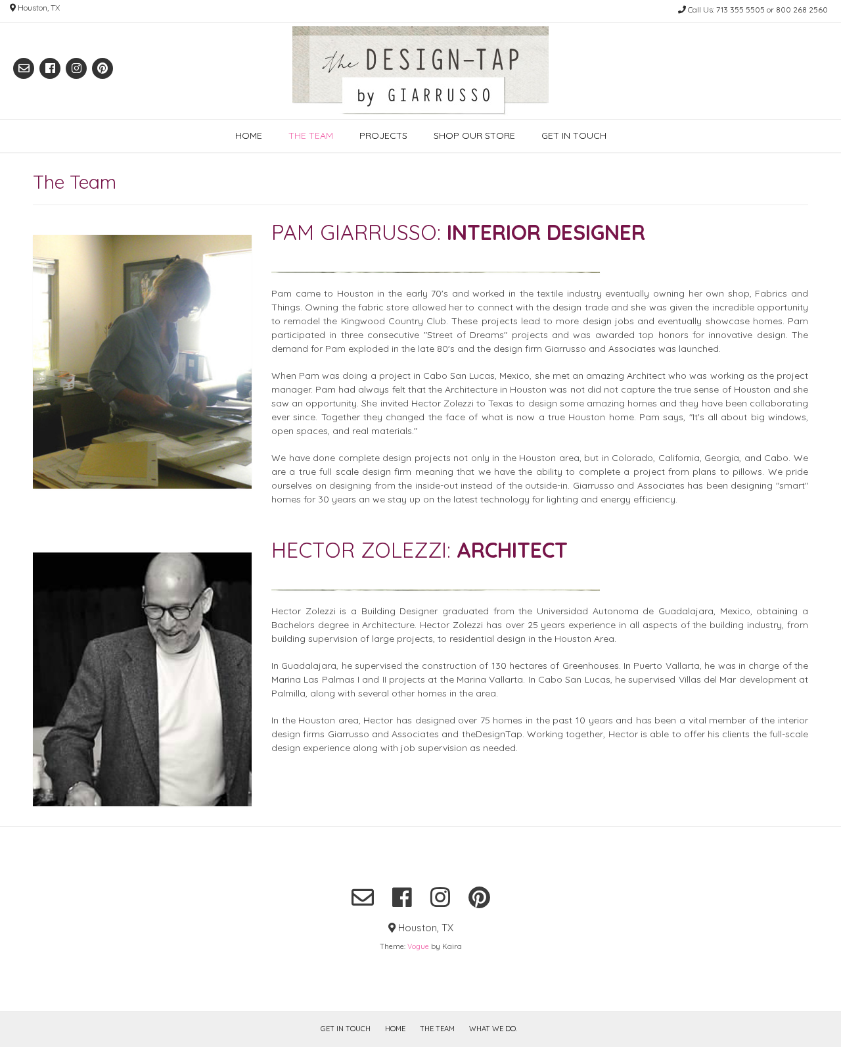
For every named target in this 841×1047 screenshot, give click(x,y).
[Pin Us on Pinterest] (102, 68)
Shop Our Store (474, 135)
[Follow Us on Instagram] (76, 68)
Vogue (418, 946)
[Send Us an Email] (23, 68)
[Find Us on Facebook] (49, 68)
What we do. (493, 1028)
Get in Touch (573, 135)
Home (248, 135)
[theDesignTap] (420, 71)
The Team (310, 135)
